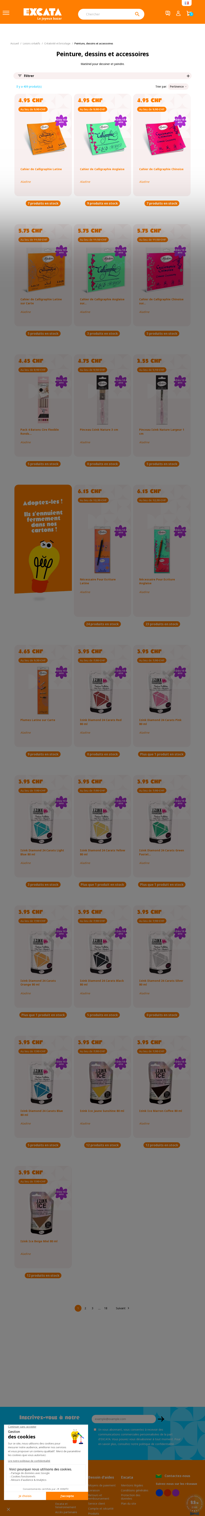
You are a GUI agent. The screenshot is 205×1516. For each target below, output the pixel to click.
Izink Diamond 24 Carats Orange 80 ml (38, 983)
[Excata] (43, 14)
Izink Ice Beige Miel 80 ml (38, 1241)
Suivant (123, 1308)
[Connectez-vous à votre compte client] (178, 14)
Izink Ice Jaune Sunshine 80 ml (102, 1111)
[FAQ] (168, 14)
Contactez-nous (177, 1476)
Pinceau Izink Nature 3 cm (99, 429)
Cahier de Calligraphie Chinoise (161, 169)
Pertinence (177, 86)
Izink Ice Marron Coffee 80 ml (160, 1111)
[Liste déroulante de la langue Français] (187, 3)
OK (161, 1418)
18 (105, 1308)
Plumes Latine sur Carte (37, 720)
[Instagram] (167, 1492)
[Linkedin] (175, 1492)
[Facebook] (159, 1492)
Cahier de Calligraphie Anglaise (102, 169)
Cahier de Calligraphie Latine (41, 169)
